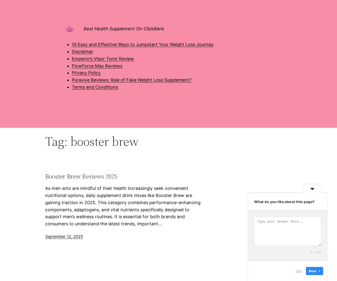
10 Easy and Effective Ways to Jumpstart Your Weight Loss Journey (142, 44)
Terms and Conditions (95, 87)
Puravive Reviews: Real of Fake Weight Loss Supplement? (131, 80)
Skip (299, 271)
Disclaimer (82, 51)
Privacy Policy (86, 72)
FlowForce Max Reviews (97, 65)
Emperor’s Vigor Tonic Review (103, 58)
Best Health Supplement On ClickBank (124, 28)
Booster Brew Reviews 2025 (81, 176)
